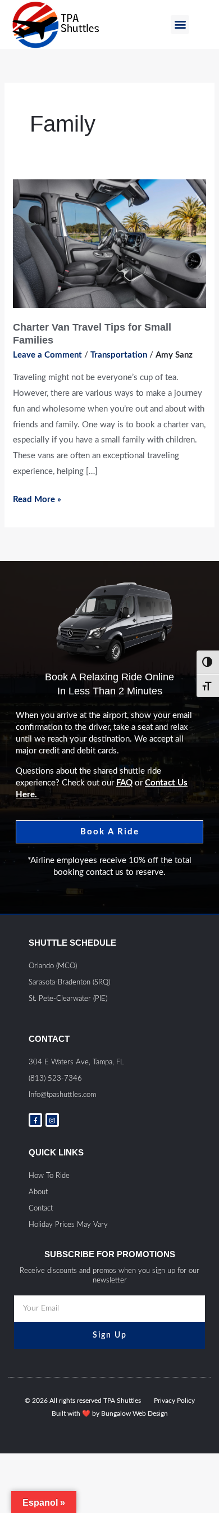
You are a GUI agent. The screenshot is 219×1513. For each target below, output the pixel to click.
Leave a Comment (47, 355)
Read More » (37, 498)
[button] (180, 24)
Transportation (118, 355)
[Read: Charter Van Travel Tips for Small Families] (109, 244)
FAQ (124, 783)
